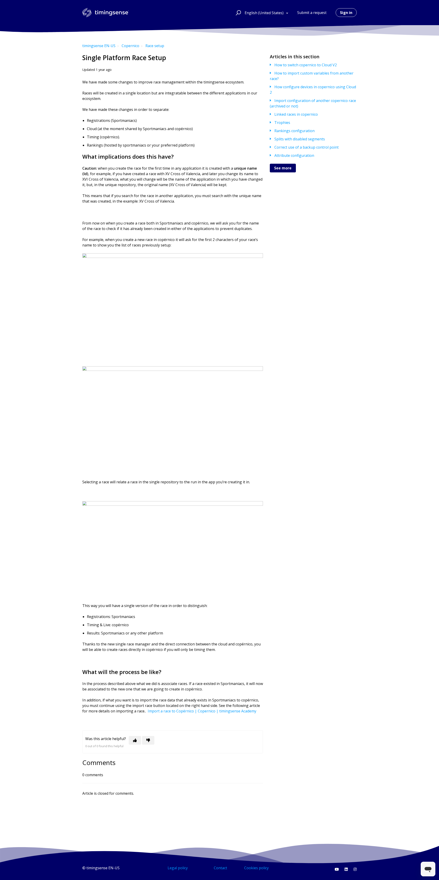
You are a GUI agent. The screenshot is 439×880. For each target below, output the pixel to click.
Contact (220, 867)
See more (283, 168)
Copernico (130, 45)
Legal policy (178, 867)
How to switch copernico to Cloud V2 (305, 64)
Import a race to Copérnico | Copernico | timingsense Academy (202, 711)
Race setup (154, 45)
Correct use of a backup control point (306, 147)
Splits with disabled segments (299, 139)
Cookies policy (256, 867)
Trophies (282, 122)
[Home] (105, 12)
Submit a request (312, 12)
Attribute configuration (294, 155)
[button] (237, 12)
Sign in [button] (346, 12)
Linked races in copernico (296, 114)
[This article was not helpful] (148, 740)
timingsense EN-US (98, 45)
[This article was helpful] (135, 740)
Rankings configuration (294, 130)
